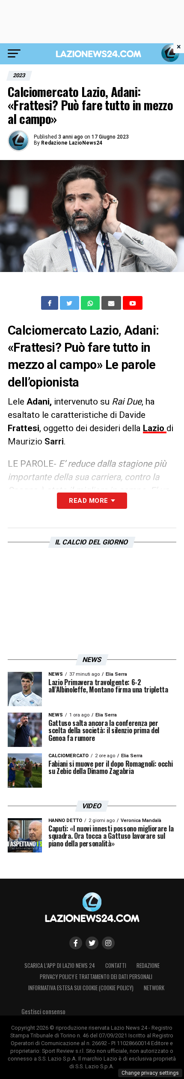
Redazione (148, 965)
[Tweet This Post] (70, 303)
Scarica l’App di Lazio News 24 (59, 965)
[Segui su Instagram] (108, 943)
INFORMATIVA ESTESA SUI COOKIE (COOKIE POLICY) (81, 988)
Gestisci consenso (43, 1011)
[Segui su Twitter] (92, 943)
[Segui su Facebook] (75, 943)
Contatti (115, 965)
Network (154, 988)
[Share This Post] (91, 303)
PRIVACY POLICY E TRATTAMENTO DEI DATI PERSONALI (96, 977)
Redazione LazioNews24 (71, 143)
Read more (88, 501)
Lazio (154, 428)
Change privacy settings (150, 1073)
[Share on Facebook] (50, 303)
